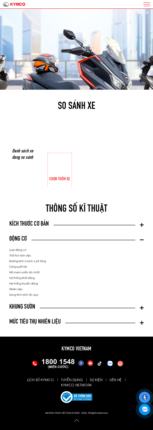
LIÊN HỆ (116, 379)
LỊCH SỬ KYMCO (40, 379)
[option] (60, 159)
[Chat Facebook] (144, 395)
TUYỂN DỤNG (72, 379)
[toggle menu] (146, 4)
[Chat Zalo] (144, 407)
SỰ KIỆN (96, 379)
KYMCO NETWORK (76, 384)
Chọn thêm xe (59, 178)
